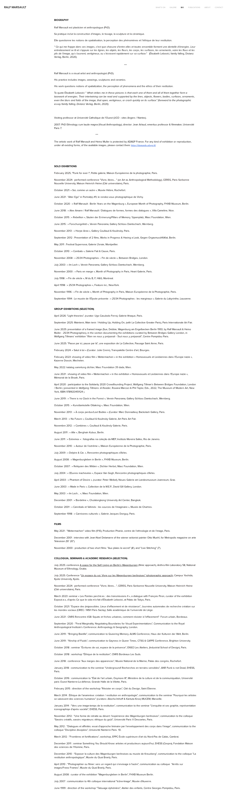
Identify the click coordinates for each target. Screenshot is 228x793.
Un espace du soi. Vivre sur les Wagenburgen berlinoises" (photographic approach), (127, 575)
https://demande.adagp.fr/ (143, 145)
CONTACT (219, 7)
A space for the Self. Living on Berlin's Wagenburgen (109, 565)
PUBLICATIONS (194, 7)
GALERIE (173, 7)
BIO (182, 7)
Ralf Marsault (15, 7)
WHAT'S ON (160, 7)
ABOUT (207, 7)
